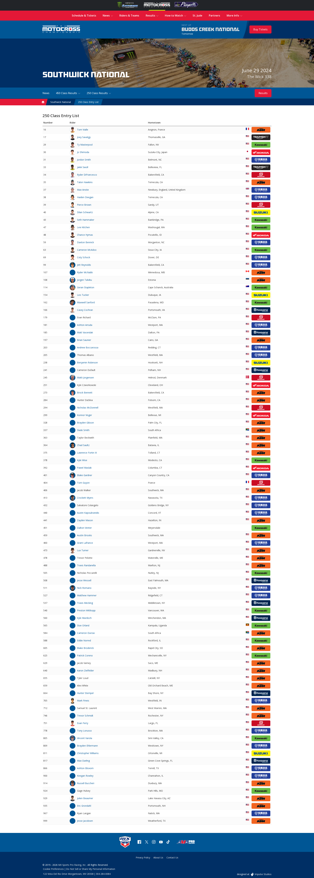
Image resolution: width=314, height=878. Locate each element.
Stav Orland (83, 625)
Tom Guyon (83, 482)
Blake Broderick (85, 648)
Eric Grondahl (84, 805)
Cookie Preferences (53, 868)
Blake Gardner (84, 475)
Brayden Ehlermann (87, 745)
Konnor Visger (84, 415)
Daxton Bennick (85, 242)
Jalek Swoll (82, 167)
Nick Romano (84, 587)
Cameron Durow (86, 632)
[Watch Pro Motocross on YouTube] (161, 842)
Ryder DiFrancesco (87, 174)
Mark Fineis (83, 700)
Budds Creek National (211, 30)
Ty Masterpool (85, 144)
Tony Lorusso (84, 730)
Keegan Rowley (85, 775)
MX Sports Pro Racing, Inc (72, 864)
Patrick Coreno (85, 655)
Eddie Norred (84, 640)
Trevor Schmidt (85, 715)
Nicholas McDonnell (87, 407)
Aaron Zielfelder (85, 670)
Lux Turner (82, 550)
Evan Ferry (82, 723)
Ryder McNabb (85, 272)
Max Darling (83, 760)
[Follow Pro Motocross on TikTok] (168, 842)
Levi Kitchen (83, 227)
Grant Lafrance (85, 542)
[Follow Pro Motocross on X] (146, 842)
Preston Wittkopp (86, 610)
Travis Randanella (86, 565)
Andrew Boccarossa (87, 347)
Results (263, 93)
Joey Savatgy (84, 137)
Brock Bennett (84, 392)
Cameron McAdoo (86, 249)
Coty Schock (83, 257)
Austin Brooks (84, 535)
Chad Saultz (83, 445)
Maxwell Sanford (86, 302)
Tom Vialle (82, 129)
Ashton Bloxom (85, 768)
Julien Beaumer (85, 798)
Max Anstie (83, 189)
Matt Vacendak (85, 332)
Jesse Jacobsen (85, 820)
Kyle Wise (82, 460)
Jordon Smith (84, 159)
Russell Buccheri (85, 783)
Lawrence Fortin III (87, 452)
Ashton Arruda (84, 324)
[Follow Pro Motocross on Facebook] (139, 842)
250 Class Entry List (88, 102)
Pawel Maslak (84, 467)
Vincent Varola (84, 738)
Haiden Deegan (85, 197)
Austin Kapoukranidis (88, 512)
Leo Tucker (83, 294)
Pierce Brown (84, 204)
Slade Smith (83, 430)
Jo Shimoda (83, 152)
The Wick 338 (259, 76)
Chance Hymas (85, 234)
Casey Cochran (85, 309)
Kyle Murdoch (84, 617)
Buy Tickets (260, 29)
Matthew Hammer (86, 595)
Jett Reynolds (84, 264)
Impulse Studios (262, 874)
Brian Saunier (84, 339)
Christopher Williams (88, 753)
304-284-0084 (103, 873)
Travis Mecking (85, 602)
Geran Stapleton (85, 287)
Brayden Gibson (85, 422)
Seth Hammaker (85, 219)
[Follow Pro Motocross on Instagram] (153, 842)
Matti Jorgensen (85, 377)
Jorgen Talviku (84, 279)
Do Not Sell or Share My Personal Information (90, 868)
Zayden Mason (85, 520)
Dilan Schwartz (85, 212)
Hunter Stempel (85, 693)
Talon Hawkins (85, 182)
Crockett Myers (85, 497)
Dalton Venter (84, 527)
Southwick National (60, 102)
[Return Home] (61, 29)
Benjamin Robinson (87, 362)
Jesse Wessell (84, 580)
